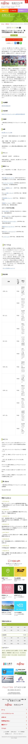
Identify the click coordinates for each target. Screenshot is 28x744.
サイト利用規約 (21, 731)
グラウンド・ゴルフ (6, 654)
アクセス (3, 728)
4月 (24, 627)
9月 (5, 643)
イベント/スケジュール (7, 713)
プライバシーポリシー (18, 733)
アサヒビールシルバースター (9, 221)
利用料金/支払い (5, 721)
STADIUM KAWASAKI (14, 688)
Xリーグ (3, 657)
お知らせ (7, 23)
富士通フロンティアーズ (8, 177)
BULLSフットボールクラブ (9, 231)
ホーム (2, 23)
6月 (11, 630)
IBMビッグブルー (7, 216)
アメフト (21, 650)
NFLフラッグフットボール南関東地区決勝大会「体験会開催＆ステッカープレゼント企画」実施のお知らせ (14, 505)
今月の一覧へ (14, 35)
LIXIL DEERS (6, 211)
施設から (4, 652)
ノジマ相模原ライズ (7, 188)
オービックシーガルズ (8, 183)
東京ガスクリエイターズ (8, 226)
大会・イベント (16, 652)
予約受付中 (9, 652)
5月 (5, 630)
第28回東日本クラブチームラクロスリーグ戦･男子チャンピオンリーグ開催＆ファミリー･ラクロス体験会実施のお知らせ (14, 528)
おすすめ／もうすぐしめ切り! (12, 650)
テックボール (23, 652)
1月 (5, 627)
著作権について (8, 733)
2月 (11, 627)
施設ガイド (4, 724)
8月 (24, 630)
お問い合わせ (13, 731)
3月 (18, 627)
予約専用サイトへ (22, 10)
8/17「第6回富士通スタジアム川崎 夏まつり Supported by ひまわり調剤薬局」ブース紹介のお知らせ (14, 520)
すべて (3, 650)
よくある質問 (6, 731)
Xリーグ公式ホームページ (9, 268)
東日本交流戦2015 (6, 105)
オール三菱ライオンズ (8, 193)
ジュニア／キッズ (21, 654)
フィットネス (14, 654)
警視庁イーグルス (7, 203)
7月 (18, 630)
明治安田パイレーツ (7, 198)
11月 (18, 643)
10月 (12, 643)
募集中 (25, 650)
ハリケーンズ (6, 236)
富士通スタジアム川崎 (7, 132)
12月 (25, 643)
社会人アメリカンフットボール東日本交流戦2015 (13, 114)
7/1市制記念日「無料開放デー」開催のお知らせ (14, 547)
